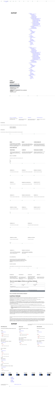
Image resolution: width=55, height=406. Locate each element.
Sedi (30, 78)
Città (28, 282)
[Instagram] (3, 375)
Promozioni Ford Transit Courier (36, 19)
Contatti (12, 377)
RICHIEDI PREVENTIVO (39, 117)
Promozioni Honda (34, 15)
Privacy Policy (12, 378)
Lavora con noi (32, 44)
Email (37, 282)
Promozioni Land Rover (34, 16)
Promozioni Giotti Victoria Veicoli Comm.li (36, 59)
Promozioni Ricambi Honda (33, 28)
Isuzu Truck (31, 39)
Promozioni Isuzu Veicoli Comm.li (35, 22)
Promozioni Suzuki (34, 27)
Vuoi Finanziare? (35, 284)
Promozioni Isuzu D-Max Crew (36, 24)
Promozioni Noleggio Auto (33, 47)
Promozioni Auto (32, 14)
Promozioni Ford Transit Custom (36, 54)
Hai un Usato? (23, 284)
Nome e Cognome (12, 282)
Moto (29, 34)
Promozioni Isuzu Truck (35, 25)
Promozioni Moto (32, 26)
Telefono (11, 284)
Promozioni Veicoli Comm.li (33, 17)
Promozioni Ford (33, 49)
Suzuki (31, 35)
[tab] (27, 160)
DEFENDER (33, 32)
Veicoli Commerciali (31, 36)
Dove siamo (31, 43)
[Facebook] (1, 375)
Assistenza (31, 42)
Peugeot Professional (32, 37)
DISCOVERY (33, 66)
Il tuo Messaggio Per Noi (13, 286)
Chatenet (31, 33)
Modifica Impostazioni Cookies (17, 384)
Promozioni (30, 13)
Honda (31, 30)
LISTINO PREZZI (21, 117)
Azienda (30, 41)
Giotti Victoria (31, 73)
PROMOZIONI (29, 117)
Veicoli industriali (32, 40)
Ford (30, 29)
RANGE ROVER (33, 31)
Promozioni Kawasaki (34, 61)
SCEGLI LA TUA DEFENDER (13, 117)
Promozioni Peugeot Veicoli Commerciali (36, 18)
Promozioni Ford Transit (35, 21)
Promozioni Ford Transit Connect (36, 20)
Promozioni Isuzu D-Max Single (36, 23)
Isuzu (31, 38)
